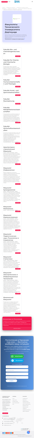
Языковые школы (25, 405)
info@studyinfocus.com (7, 425)
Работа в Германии (26, 411)
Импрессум (24, 434)
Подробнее (18, 56)
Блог (13, 404)
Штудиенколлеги (25, 401)
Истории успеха (15, 401)
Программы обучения (26, 402)
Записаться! (5, 413)
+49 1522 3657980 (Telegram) (8, 423)
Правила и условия (19, 434)
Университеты (25, 398)
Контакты (3, 434)
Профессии (25, 408)
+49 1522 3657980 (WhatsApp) (8, 421)
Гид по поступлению (16, 402)
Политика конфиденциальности (10, 434)
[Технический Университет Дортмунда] (17, 18)
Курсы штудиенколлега (26, 404)
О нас (13, 398)
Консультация (4, 1)
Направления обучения (26, 409)
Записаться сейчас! (17, 328)
